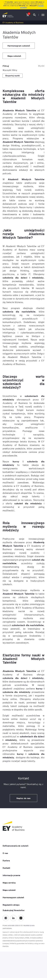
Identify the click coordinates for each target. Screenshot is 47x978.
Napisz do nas (23, 798)
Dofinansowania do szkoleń (15, 845)
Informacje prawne (11, 875)
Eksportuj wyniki (12, 75)
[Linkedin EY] (13, 918)
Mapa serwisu (9, 882)
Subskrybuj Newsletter (14, 910)
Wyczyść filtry (10, 70)
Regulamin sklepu (11, 904)
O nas (5, 853)
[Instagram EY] (21, 918)
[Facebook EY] (6, 918)
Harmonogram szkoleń (18, 45)
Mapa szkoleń (14, 55)
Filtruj (6, 65)
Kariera (6, 860)
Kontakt (6, 867)
